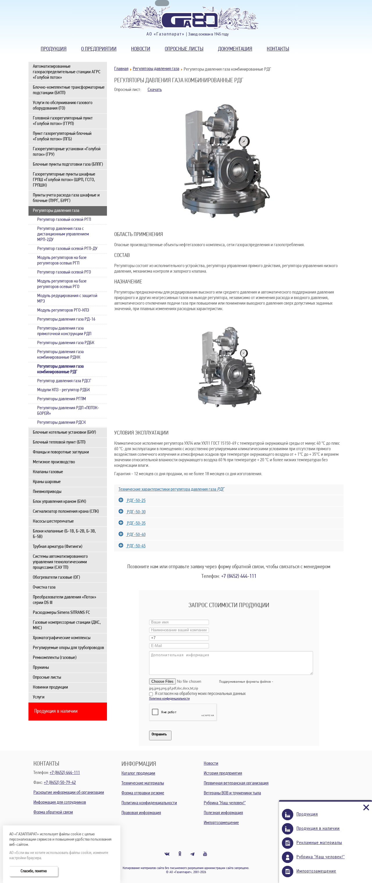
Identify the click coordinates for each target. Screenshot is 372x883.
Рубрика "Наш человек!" (225, 803)
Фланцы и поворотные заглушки (61, 452)
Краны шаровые (47, 482)
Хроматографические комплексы (61, 638)
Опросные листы (184, 49)
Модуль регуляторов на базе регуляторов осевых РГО (62, 284)
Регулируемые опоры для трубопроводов (68, 648)
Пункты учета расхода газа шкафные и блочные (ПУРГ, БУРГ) (66, 198)
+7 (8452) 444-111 (238, 576)
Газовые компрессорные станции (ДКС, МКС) (67, 625)
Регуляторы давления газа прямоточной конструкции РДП (64, 331)
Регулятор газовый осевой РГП (64, 219)
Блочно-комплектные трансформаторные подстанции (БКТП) (69, 90)
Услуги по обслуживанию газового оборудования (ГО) (62, 106)
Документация (235, 49)
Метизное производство (54, 462)
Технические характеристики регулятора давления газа (171, 489)
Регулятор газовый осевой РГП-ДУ (67, 248)
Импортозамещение (221, 823)
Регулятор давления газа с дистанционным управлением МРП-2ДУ (63, 234)
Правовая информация (141, 813)
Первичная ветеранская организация (236, 783)
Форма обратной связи (53, 812)
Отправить (159, 734)
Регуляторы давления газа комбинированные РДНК (60, 355)
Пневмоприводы (47, 491)
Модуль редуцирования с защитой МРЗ (67, 299)
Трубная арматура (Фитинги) (57, 546)
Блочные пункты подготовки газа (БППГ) (68, 164)
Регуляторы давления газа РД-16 (66, 319)
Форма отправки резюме (142, 793)
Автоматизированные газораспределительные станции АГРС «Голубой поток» (67, 72)
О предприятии (99, 49)
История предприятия (223, 773)
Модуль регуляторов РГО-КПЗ (63, 310)
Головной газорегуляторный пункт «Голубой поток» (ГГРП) (63, 121)
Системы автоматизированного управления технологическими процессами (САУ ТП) (60, 562)
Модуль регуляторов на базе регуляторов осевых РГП (62, 260)
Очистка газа (44, 587)
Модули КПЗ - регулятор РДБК (63, 390)
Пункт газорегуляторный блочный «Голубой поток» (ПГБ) (62, 136)
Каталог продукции (138, 773)
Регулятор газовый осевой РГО (64, 272)
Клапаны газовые (48, 472)
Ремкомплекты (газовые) (54, 657)
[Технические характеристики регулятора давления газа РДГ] (229, 482)
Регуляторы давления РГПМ (61, 399)
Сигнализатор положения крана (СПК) (66, 511)
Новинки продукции (50, 687)
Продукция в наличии (56, 711)
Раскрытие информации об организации (68, 792)
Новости (140, 49)
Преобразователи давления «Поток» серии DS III (64, 600)
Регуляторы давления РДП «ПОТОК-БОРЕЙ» (68, 411)
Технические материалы (142, 783)
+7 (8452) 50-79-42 (60, 782)
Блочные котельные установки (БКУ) (64, 432)
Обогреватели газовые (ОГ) (56, 577)
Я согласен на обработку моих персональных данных (200, 693)
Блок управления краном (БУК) (59, 501)
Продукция (54, 49)
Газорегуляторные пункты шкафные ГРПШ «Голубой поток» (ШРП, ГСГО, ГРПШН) (64, 180)
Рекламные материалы (319, 843)
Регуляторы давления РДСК (61, 422)
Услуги (38, 697)
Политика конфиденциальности (169, 698)
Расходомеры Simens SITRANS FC (61, 612)
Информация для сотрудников (59, 802)
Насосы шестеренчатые (53, 521)
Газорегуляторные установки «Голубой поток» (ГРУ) (67, 152)
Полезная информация (223, 813)
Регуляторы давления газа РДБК (65, 343)
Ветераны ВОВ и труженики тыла (232, 793)
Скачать (155, 89)
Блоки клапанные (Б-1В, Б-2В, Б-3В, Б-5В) (64, 534)
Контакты (278, 49)
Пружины (41, 667)
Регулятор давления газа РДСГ (64, 381)
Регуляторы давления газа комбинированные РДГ (60, 369)
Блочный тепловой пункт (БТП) (59, 442)
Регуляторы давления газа (56, 210)
